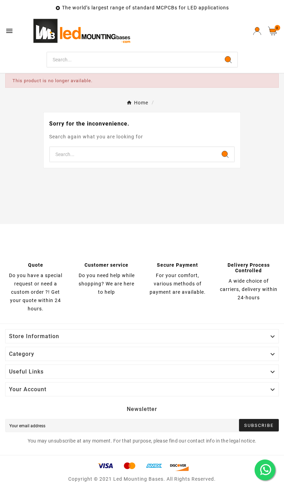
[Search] (228, 59)
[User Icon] (257, 31)
